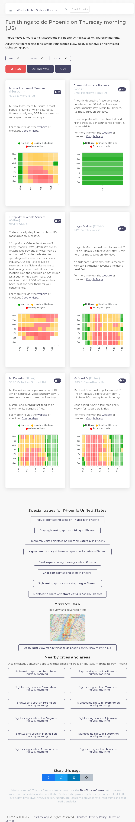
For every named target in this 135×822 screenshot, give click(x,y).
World (20, 10)
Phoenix (52, 10)
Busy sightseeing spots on (67, 530)
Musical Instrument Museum (27, 88)
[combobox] (79, 9)
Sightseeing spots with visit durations (67, 594)
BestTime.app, (41, 817)
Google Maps (30, 130)
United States (35, 10)
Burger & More (83, 226)
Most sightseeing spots (67, 562)
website (42, 127)
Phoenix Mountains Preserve (91, 85)
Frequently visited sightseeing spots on (67, 541)
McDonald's (16, 378)
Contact (82, 817)
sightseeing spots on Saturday (67, 551)
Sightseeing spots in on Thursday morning (36, 673)
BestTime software (92, 790)
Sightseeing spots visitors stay (67, 583)
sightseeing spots (67, 572)
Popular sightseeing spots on (67, 519)
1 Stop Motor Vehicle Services (27, 217)
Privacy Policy (98, 817)
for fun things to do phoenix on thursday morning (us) (67, 647)
